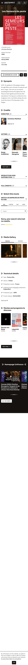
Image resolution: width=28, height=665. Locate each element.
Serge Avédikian (5, 153)
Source (3, 224)
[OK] (14, 662)
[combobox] (14, 211)
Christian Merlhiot (6, 49)
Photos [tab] (7, 241)
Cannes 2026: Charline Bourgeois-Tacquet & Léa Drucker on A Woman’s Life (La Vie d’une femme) (10, 387)
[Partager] (21, 74)
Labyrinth (15, 329)
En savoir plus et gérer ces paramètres (11, 659)
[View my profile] (25, 2)
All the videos (6, 401)
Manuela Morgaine (15, 153)
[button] (19, 246)
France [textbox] (4, 211)
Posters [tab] (20, 241)
